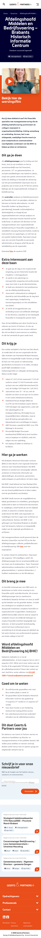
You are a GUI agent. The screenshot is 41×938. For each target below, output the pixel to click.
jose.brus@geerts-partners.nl (20, 675)
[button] (4, 4)
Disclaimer (6, 923)
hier (11, 251)
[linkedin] (4, 917)
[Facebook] (7, 917)
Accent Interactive (31, 935)
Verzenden (29, 791)
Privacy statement (14, 924)
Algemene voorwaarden (27, 924)
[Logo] (20, 4)
